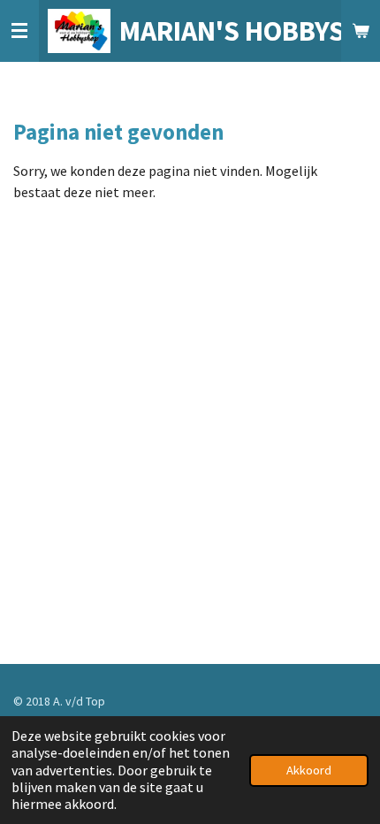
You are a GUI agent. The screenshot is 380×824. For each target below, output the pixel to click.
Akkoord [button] (308, 770)
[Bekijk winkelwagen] (360, 31)
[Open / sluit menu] (19, 31)
